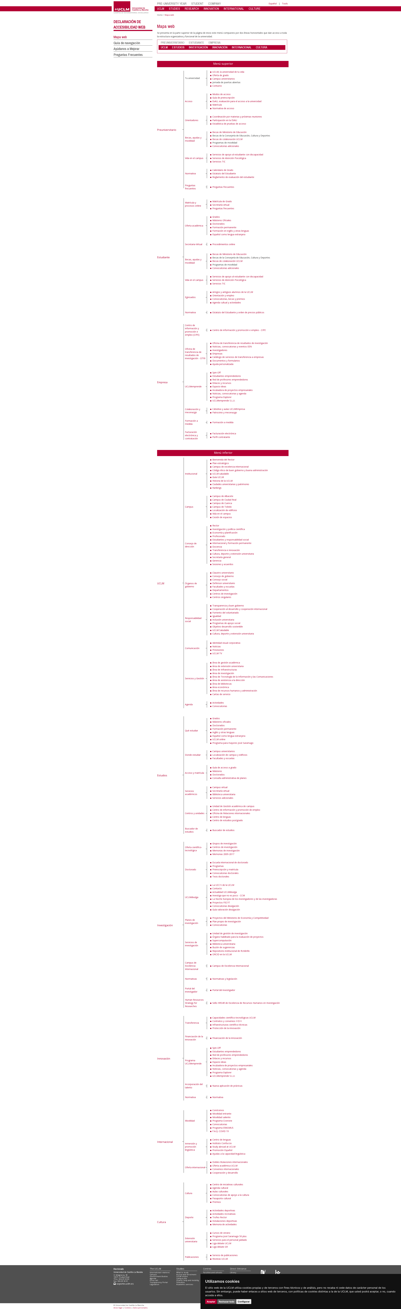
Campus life (181, 1278)
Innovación (163, 1058)
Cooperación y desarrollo (225, 1172)
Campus (189, 506)
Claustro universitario (223, 572)
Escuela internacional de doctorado (230, 862)
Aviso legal (118, 1307)
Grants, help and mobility (187, 1280)
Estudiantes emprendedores (226, 375)
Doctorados (218, 223)
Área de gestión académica (226, 662)
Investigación (165, 925)
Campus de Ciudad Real (224, 499)
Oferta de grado (220, 75)
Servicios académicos (191, 793)
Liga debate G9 (220, 1246)
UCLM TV (217, 653)
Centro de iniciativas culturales (227, 1184)
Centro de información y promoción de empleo (236, 809)
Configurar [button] (244, 1301)
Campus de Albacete (222, 496)
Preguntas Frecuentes (128, 54)
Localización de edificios (224, 510)
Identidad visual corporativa (226, 642)
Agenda (189, 704)
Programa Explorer (222, 397)
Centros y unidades (194, 813)
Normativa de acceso (223, 108)
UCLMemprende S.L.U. (223, 400)
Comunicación (192, 648)
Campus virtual (219, 787)
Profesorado (218, 536)
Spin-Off (216, 372)
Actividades (218, 702)
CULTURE (254, 8)
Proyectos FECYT (221, 902)
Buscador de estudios (191, 830)
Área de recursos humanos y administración (234, 690)
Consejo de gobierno (223, 576)
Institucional (191, 473)
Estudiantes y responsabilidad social (230, 539)
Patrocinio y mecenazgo (224, 412)
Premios (216, 1201)
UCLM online (218, 739)
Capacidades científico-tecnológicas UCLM (233, 1017)
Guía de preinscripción (223, 97)
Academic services (184, 1284)
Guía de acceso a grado (224, 767)
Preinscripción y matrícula (225, 869)
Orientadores (191, 120)
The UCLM (155, 1268)
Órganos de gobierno (191, 585)
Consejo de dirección (191, 545)
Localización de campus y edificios (229, 754)
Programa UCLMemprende (193, 1062)
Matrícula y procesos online (193, 204)
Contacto (217, 85)
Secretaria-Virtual (193, 244)
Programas (218, 866)
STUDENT (197, 3)
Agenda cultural (220, 1187)
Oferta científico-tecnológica (193, 849)
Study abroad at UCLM (223, 1146)
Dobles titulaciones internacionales (230, 1162)
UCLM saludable (220, 473)
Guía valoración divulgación (226, 909)
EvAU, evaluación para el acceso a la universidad (236, 101)
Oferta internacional (195, 1167)
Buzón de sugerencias (223, 947)
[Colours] (277, 1273)
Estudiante (163, 257)
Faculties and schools (212, 1272)
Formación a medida (191, 422)
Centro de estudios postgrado (227, 820)
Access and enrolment (186, 1274)
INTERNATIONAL (234, 8)
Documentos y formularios (226, 360)
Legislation (154, 1284)
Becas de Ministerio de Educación (229, 132)
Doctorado (190, 869)
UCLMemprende (193, 386)
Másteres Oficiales (221, 220)
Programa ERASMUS (222, 1127)
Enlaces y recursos (221, 383)
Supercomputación (222, 940)
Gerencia (216, 560)
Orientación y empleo (223, 295)
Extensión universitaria (191, 1240)
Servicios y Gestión (194, 678)
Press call (154, 1280)
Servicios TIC (218, 161)
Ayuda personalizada (222, 364)
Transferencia (192, 1022)
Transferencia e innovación (226, 550)
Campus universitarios (223, 78)
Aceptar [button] (211, 1301)
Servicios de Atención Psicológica (229, 158)
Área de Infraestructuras (224, 669)
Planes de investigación (191, 921)
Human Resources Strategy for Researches (194, 1003)
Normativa (190, 173)
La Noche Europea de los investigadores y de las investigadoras (244, 898)
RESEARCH (192, 8)
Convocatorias (219, 706)
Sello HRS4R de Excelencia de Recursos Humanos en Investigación (246, 1002)
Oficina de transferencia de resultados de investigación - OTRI (195, 353)
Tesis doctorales (220, 876)
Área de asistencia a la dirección (228, 680)
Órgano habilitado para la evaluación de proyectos (237, 936)
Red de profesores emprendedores (230, 379)
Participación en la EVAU (224, 120)
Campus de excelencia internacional (230, 466)
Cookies (127, 1307)
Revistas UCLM (220, 1258)
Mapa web (120, 37)
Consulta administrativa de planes (229, 778)
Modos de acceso (221, 94)
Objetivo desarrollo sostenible (227, 626)
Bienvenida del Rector (223, 459)
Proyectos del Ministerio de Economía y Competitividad (240, 917)
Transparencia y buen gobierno (228, 605)
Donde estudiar (193, 754)
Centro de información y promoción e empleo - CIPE (239, 330)
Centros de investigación (224, 593)
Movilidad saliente (221, 1117)
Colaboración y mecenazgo (192, 411)
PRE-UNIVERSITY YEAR (172, 3)
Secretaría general (221, 557)
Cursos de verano (221, 1232)
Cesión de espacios (222, 517)
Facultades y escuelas (223, 586)
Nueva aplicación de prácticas (227, 1085)
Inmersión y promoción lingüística (191, 1146)
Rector (215, 525)
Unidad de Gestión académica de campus (233, 806)
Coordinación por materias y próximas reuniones (237, 116)
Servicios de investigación (191, 944)
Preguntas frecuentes (190, 187)
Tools (285, 3)
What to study (182, 1272)
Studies (180, 1268)
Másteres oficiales (221, 721)
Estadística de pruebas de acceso (229, 123)
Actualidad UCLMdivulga (224, 892)
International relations (160, 1272)
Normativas (191, 978)
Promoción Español (222, 1150)
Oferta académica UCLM (224, 1165)
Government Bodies (159, 1276)
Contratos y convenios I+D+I (227, 1021)
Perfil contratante (221, 437)
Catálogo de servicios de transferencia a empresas (238, 357)
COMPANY (214, 3)
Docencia (217, 546)
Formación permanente (224, 227)
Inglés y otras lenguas (223, 732)
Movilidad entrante (221, 1113)
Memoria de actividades (224, 1224)
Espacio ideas (219, 386)
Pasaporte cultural (221, 1198)
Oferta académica (194, 225)
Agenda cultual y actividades (226, 302)
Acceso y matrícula (194, 772)
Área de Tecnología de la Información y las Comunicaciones (242, 676)
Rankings (216, 487)
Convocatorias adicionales (225, 146)
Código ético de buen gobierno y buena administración (240, 470)
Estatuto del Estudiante (224, 173)
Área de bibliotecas (222, 683)
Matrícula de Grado (222, 201)
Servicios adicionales (222, 797)
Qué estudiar (191, 730)
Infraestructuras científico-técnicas (229, 1024)
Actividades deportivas (223, 1210)
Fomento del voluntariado (225, 612)
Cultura (161, 1222)
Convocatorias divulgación (225, 905)
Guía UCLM (218, 477)
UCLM (160, 8)
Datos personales (140, 1307)
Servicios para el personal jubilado (229, 1239)
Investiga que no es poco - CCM (228, 895)
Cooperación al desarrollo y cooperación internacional (239, 609)
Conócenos (218, 1110)
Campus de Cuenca (222, 503)
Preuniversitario (166, 130)
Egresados (190, 297)
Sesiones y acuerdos (222, 564)
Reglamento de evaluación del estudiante (233, 177)
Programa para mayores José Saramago (232, 742)
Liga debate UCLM (221, 1243)
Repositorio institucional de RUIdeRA (231, 950)
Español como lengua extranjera (228, 234)
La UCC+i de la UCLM (223, 884)
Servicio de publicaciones (225, 1255)
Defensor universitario (223, 583)
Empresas (217, 353)
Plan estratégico (220, 463)
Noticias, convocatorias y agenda (229, 393)
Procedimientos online (223, 244)
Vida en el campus (194, 158)
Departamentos (220, 590)
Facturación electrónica (224, 433)
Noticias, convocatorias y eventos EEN (232, 346)
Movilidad (190, 1120)
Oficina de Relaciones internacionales (231, 813)
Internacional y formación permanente (231, 543)
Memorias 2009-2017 (223, 854)
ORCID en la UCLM (222, 954)
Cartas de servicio (221, 694)
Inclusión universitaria (223, 619)
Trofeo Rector (219, 1217)
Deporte (189, 1217)
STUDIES (174, 8)
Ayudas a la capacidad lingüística (228, 1153)
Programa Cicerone (222, 1120)
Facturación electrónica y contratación (191, 435)
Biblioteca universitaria (223, 794)
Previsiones (218, 649)
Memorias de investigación (226, 850)
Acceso (188, 101)
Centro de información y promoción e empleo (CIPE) (192, 330)
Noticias (216, 646)
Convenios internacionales (225, 1169)
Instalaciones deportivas (224, 1220)
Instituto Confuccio (222, 1143)
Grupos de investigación (224, 843)
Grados (216, 216)
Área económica (220, 687)
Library (233, 1272)
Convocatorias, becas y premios (228, 298)
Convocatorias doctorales (225, 873)
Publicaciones (192, 1256)
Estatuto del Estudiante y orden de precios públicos (238, 312)
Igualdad (216, 616)
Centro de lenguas (221, 816)
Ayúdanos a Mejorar (126, 48)
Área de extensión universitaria (228, 666)
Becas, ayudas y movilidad (193, 139)
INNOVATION (211, 8)
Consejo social (219, 579)
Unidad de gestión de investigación (230, 933)
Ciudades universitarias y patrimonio (230, 484)
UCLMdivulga (191, 897)
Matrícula (217, 104)
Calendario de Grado (222, 170)
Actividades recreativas (224, 1213)
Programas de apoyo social (226, 623)
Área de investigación (223, 673)
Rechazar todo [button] (226, 1301)
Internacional (165, 1142)
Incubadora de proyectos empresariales (232, 390)
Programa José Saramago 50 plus (229, 1236)
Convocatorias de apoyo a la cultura (230, 1194)
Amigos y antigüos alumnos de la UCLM (232, 292)
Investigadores (219, 350)
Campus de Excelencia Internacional (191, 966)
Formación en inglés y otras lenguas (230, 230)
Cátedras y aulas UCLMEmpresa (228, 409)
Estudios (162, 775)
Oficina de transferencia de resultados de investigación (240, 343)
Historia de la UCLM (222, 480)
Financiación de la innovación (194, 1038)
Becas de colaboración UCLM (227, 139)
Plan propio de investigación (226, 921)
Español (273, 3)
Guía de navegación (127, 43)
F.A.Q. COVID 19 (220, 1131)
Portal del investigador (191, 990)
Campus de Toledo (222, 506)
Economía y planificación (224, 532)
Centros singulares (221, 597)
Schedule (180, 1282)
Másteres (217, 771)
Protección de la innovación (226, 1028)
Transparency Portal (159, 1282)
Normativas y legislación (224, 978)
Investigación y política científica (228, 529)
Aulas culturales (220, 1191)
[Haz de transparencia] (264, 1273)
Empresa (162, 382)
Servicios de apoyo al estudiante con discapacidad (237, 154)
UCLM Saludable (220, 630)
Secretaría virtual (220, 204)
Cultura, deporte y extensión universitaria (233, 553)
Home (160, 15)
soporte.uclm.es (125, 1283)
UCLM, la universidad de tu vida (228, 71)
